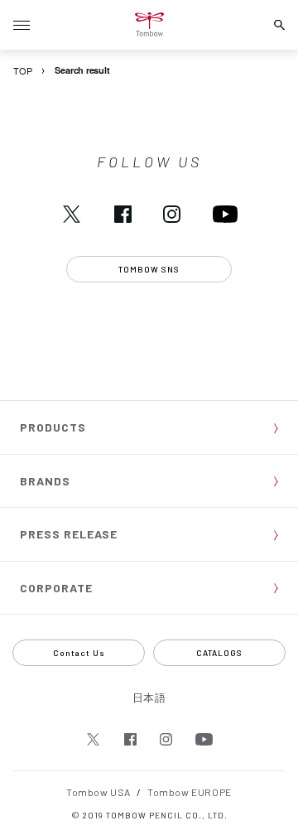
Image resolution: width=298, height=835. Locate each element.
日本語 (149, 697)
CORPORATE (56, 588)
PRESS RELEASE (69, 534)
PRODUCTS (53, 427)
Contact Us (79, 653)
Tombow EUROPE (189, 792)
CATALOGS (219, 653)
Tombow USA (98, 792)
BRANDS (45, 481)
